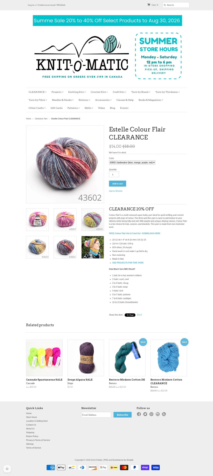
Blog (112, 108)
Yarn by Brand (140, 92)
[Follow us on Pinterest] (151, 415)
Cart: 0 (154, 5)
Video (101, 108)
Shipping (30, 432)
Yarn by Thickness (166, 92)
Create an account (46, 5)
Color (111, 158)
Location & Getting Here (37, 421)
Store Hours (31, 417)
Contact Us (31, 425)
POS (106, 460)
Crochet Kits (98, 92)
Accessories (102, 100)
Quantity (112, 169)
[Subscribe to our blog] (164, 415)
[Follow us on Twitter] (145, 415)
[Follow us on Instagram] (158, 415)
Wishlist (61, 5)
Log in (31, 5)
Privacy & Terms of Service (38, 440)
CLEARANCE (37, 92)
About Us (30, 429)
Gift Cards (57, 108)
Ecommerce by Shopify (122, 460)
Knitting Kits (76, 92)
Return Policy (32, 436)
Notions (84, 100)
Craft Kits (119, 92)
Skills (88, 108)
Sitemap (30, 444)
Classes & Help (125, 100)
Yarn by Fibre (37, 100)
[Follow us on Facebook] (139, 415)
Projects (57, 92)
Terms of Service (33, 448)
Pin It (139, 315)
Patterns (73, 108)
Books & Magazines (150, 100)
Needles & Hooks (62, 100)
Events (124, 108)
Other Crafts (36, 108)
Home (29, 413)
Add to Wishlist (115, 191)
